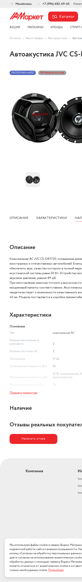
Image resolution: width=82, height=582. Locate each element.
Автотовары (34, 38)
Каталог (15, 38)
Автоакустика (57, 38)
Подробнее (55, 570)
